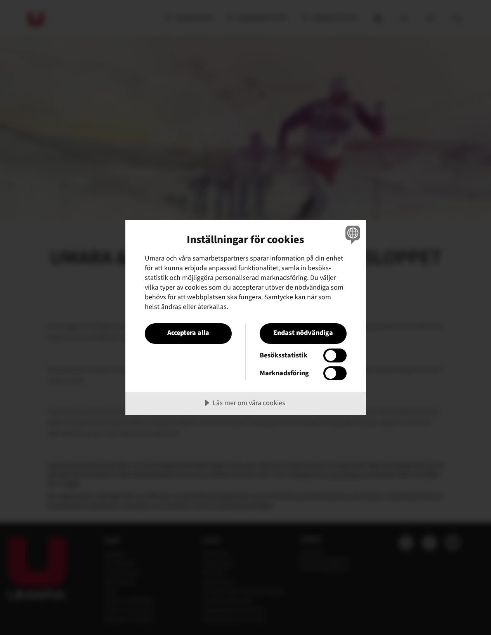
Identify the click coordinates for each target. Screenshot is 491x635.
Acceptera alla (188, 333)
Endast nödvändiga (303, 333)
